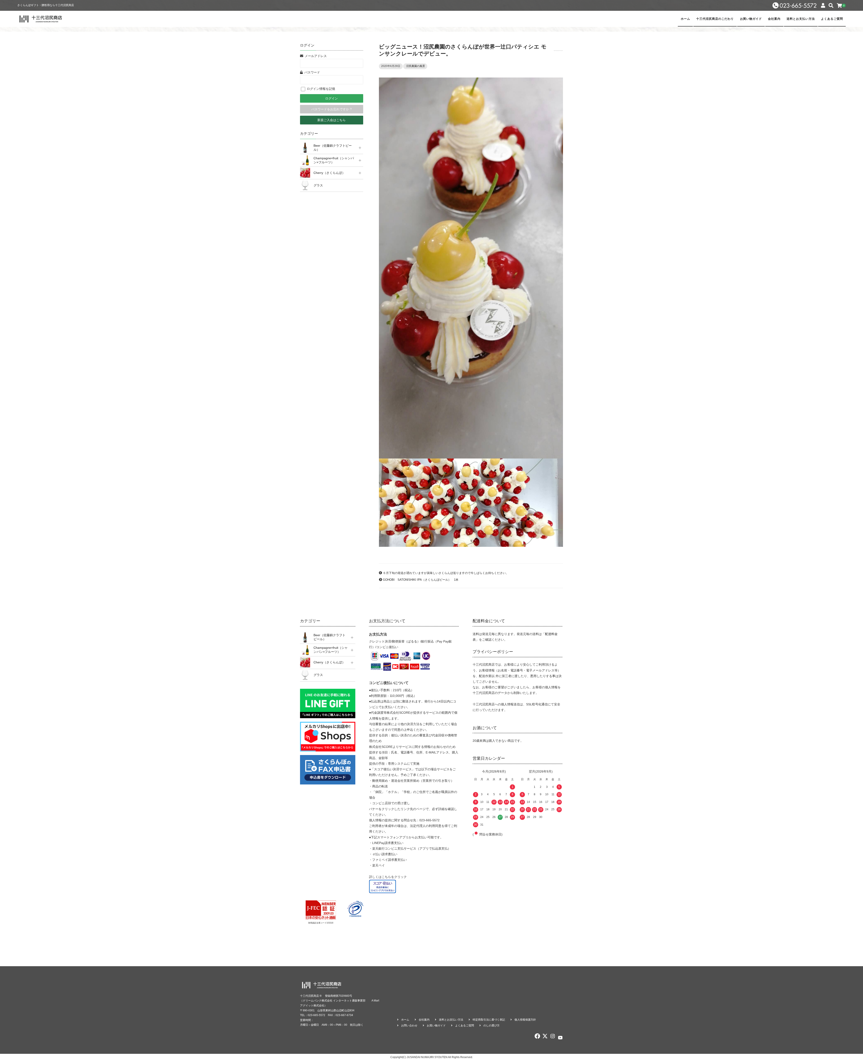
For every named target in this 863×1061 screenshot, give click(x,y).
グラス (318, 185)
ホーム (685, 18)
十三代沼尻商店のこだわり (715, 18)
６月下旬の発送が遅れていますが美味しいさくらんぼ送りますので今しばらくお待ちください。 (446, 573)
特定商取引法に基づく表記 (489, 1019)
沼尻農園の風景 (415, 66)
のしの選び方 (491, 1025)
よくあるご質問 (832, 18)
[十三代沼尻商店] (40, 19)
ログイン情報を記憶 (320, 89)
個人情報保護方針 (525, 1019)
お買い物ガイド (751, 18)
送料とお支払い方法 (801, 18)
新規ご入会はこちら (331, 120)
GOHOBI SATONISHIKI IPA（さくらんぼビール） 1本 (420, 579)
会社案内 (774, 18)
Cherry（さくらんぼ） (329, 173)
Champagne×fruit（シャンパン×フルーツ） (334, 160)
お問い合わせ (409, 1025)
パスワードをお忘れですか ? (331, 109)
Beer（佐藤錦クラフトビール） (333, 147)
